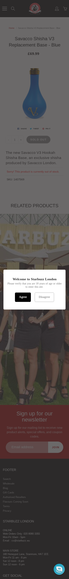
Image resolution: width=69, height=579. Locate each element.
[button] (59, 569)
